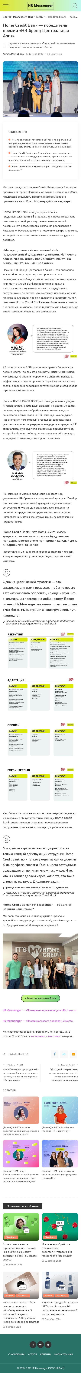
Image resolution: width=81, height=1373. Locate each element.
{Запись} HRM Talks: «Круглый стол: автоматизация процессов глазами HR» (59, 1174)
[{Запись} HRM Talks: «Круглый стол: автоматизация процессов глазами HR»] (60, 1153)
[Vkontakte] (40, 1344)
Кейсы (9, 1296)
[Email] (73, 1054)
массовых (54, 1036)
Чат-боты (11, 1237)
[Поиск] (74, 5)
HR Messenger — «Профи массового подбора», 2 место (38, 1021)
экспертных (38, 1036)
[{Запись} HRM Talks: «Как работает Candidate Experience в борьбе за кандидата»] (21, 1110)
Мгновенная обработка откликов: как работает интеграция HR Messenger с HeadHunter (57, 1250)
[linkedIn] (64, 1054)
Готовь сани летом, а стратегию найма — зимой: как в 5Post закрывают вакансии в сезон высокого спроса (20, 1252)
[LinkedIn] (33, 1344)
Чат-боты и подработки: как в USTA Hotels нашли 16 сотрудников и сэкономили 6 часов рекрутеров (60, 1308)
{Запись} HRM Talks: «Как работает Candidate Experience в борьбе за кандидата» (21, 1131)
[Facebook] (54, 1054)
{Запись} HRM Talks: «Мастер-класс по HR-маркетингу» (58, 1129)
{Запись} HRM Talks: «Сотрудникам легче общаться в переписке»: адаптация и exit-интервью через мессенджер (21, 1176)
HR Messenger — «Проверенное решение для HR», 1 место (39, 1010)
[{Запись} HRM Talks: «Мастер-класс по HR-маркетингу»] (60, 1110)
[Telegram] (48, 1344)
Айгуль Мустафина (13, 54)
